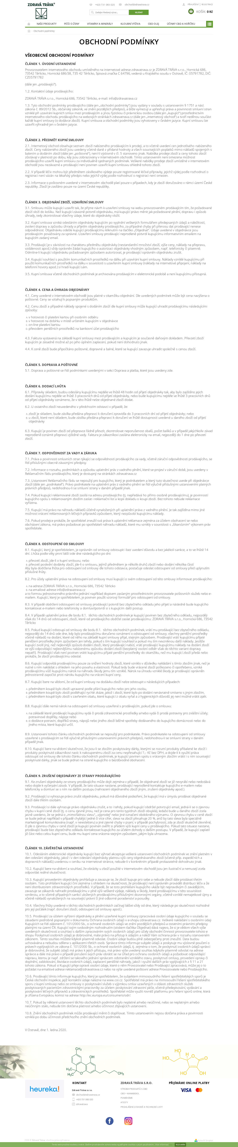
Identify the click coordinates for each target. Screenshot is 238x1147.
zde (171, 1144)
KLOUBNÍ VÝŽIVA (130, 23)
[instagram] (128, 1120)
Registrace (207, 4)
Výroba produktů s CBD (134, 1088)
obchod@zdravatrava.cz (88, 1094)
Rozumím (180, 1144)
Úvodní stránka (29, 24)
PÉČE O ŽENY (71, 23)
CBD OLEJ (153, 23)
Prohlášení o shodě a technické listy (142, 1106)
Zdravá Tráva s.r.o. (136, 1083)
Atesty (124, 1102)
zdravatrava (82, 1104)
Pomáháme (127, 1097)
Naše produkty (46, 23)
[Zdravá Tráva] (41, 11)
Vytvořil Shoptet (205, 1140)
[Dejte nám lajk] (110, 1120)
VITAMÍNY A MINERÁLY (100, 23)
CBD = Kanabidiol (130, 1093)
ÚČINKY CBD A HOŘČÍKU (181, 23)
